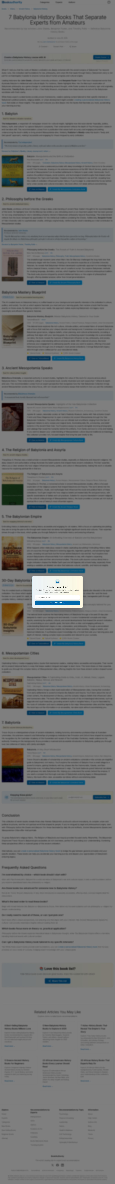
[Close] (80, 578)
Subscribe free (56, 603)
